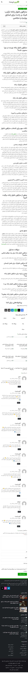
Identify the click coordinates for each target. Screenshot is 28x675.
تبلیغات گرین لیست (18, 667)
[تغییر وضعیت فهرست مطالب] (3, 26)
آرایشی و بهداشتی (23, 653)
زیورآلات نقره (5, 324)
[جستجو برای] (1, 2)
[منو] (26, 2)
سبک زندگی (24, 650)
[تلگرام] (12, 310)
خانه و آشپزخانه (23, 646)
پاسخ (19, 386)
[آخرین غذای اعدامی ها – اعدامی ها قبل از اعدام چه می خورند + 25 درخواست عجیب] (23, 597)
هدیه (12, 653)
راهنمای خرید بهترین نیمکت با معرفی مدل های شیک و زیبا (10, 618)
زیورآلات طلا (14, 324)
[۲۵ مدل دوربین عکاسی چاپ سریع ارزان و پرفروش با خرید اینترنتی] (23, 635)
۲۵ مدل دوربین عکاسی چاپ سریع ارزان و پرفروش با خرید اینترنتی (10, 633)
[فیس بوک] (22, 310)
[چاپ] (5, 310)
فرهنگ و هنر (10, 655)
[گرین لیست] (14, 2)
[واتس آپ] (15, 310)
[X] (19, 310)
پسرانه (14, 318)
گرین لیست (3, 244)
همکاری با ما (12, 667)
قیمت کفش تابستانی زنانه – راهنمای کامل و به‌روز (21, 345)
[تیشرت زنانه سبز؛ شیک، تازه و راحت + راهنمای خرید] (7, 339)
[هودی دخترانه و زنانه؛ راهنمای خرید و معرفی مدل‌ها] (7, 351)
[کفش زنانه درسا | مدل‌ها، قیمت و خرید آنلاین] (21, 363)
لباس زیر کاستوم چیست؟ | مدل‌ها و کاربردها (7, 368)
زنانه (18, 6)
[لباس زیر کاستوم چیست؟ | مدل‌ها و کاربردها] (7, 363)
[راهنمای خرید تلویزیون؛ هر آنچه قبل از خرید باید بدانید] (23, 609)
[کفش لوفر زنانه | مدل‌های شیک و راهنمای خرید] (21, 351)
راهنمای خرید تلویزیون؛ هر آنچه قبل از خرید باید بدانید (10, 608)
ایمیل (26, 557)
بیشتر (8, 585)
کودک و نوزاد (10, 644)
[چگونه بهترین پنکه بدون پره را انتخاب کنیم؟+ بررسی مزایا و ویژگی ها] (23, 628)
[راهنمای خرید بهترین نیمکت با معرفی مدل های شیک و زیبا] (23, 620)
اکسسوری (23, 318)
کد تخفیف (11, 649)
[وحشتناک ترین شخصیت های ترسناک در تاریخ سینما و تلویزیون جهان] (23, 603)
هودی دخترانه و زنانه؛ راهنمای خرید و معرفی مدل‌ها (7, 357)
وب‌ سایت (25, 563)
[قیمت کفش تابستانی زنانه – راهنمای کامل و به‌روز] (21, 339)
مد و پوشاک (21, 6)
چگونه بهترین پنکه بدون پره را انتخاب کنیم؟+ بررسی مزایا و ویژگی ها (9, 626)
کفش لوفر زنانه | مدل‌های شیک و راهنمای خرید (21, 357)
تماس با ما (15, 665)
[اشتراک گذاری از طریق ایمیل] (9, 310)
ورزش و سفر (10, 647)
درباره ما (19, 665)
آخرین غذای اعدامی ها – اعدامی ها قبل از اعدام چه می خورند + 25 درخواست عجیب (10, 596)
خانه (25, 6)
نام (26, 552)
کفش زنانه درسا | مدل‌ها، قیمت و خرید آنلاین (21, 368)
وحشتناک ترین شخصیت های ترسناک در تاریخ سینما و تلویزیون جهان (9, 602)
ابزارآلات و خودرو (23, 648)
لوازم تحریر (11, 651)
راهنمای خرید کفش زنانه (14, 670)
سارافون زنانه (13, 134)
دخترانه (5, 318)
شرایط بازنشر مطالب (8, 665)
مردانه (23, 329)
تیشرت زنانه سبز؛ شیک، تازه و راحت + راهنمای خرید (7, 345)
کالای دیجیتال (23, 655)
